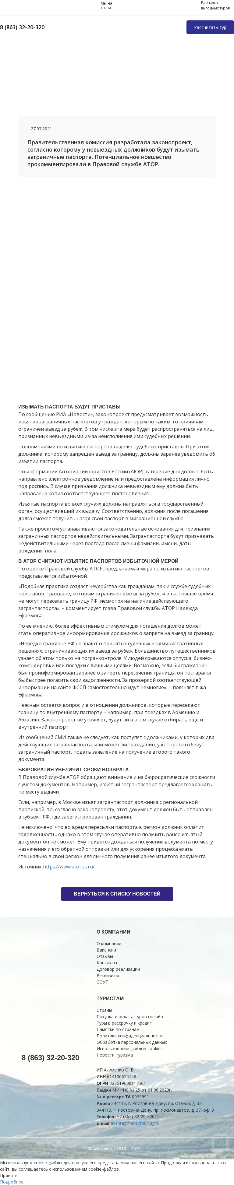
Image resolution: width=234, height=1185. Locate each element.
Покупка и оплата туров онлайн (130, 1016)
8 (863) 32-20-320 (22, 27)
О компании (109, 943)
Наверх (220, 1142)
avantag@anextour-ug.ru (135, 1123)
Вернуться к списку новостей (117, 893)
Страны (104, 1010)
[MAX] (81, 5)
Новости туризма (115, 1055)
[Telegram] (93, 5)
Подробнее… (13, 1182)
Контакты (107, 963)
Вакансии (106, 950)
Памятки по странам (118, 1029)
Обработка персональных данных (132, 1042)
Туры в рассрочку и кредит (124, 1023)
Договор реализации (118, 969)
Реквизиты (108, 975)
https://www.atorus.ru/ (69, 866)
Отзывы (105, 956)
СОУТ (102, 982)
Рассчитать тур (210, 27)
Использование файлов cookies (130, 1048)
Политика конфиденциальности (130, 1036)
